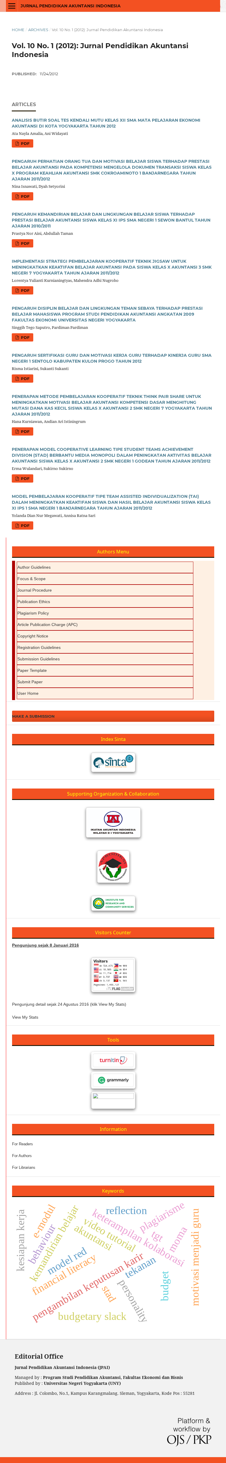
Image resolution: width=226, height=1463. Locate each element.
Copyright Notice (32, 636)
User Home (28, 693)
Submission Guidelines (38, 659)
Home (18, 29)
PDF (24, 143)
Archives (38, 29)
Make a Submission (33, 716)
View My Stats (25, 1017)
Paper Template (32, 670)
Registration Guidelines (39, 647)
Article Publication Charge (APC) (47, 624)
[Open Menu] (12, 6)
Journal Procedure (34, 590)
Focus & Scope (31, 578)
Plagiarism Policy (33, 613)
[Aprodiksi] (113, 866)
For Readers (22, 1144)
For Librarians (23, 1167)
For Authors (22, 1156)
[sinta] (113, 762)
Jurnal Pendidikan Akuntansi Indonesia (71, 6)
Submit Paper (30, 681)
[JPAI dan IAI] (113, 822)
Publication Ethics (33, 601)
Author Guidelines (34, 567)
